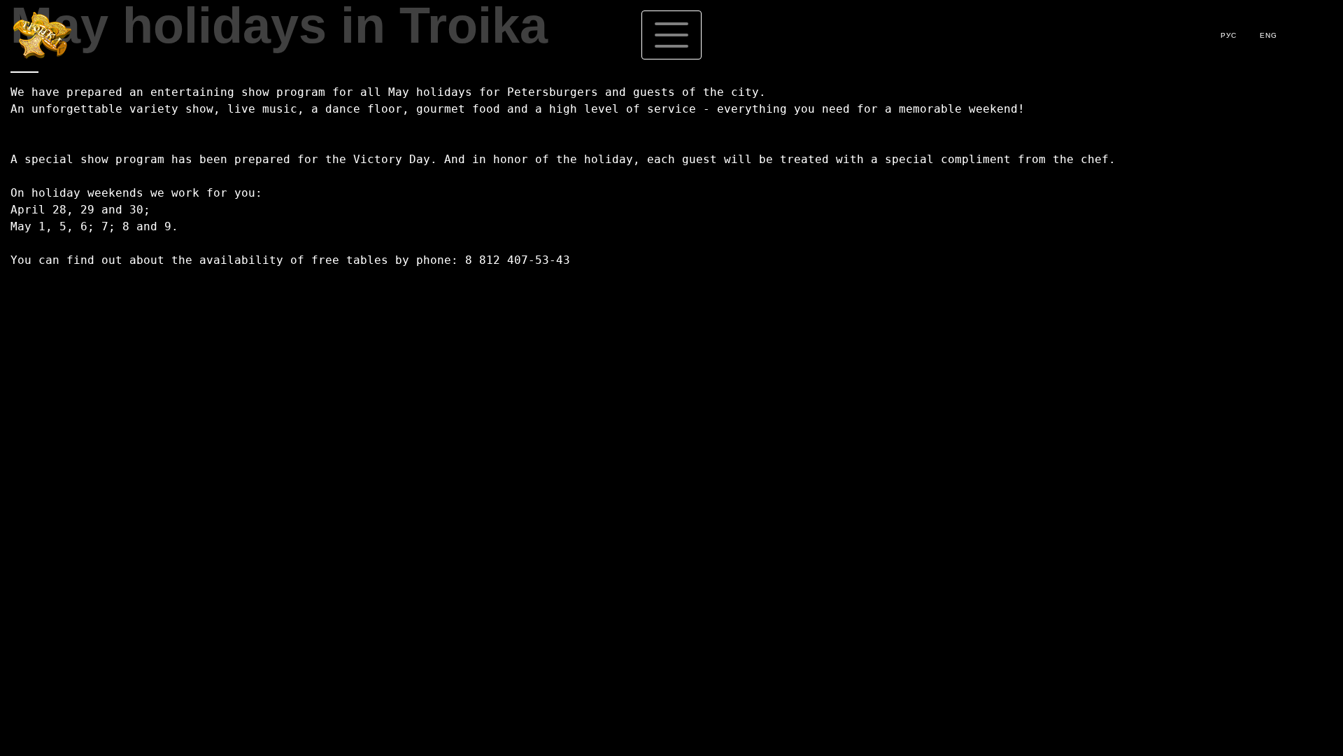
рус (1229, 35)
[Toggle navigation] (671, 34)
